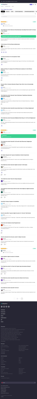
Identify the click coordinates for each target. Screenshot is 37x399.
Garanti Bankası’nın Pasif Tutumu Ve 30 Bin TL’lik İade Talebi (9, 337)
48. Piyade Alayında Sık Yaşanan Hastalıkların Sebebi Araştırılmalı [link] (15, 154)
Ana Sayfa (2, 6)
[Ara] (33, 4)
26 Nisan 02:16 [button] (5, 59)
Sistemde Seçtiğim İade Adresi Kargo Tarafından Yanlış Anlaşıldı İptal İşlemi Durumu (13, 329)
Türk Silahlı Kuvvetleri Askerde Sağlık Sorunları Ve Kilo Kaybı (14, 164)
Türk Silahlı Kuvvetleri (7, 6)
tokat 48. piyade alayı (19, 11)
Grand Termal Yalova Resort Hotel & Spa (6, 373)
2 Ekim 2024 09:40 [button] (5, 290)
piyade (3, 11)
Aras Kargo (2, 360)
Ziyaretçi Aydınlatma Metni (5, 387)
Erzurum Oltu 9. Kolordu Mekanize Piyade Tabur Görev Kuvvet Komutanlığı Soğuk (17, 85)
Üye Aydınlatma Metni (4, 385)
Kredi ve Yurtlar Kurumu (4, 372)
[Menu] (35, 4)
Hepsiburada (20, 357)
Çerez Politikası (3, 391)
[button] (4, 21)
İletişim (2, 321)
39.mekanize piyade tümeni (29, 11)
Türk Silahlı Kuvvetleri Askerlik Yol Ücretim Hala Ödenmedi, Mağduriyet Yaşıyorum (16, 142)
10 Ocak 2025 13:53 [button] (5, 215)
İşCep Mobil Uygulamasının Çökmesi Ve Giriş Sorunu (8, 328)
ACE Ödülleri (3, 313)
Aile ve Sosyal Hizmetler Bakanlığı (23, 345)
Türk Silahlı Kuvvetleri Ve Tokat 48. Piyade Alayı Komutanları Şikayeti (16, 266)
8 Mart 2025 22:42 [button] (5, 192)
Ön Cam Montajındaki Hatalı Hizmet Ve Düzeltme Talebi (9, 338)
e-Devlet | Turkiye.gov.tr (4, 345)
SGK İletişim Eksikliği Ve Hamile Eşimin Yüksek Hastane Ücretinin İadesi (11, 334)
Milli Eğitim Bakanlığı (21, 350)
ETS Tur (20, 361)
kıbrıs (12, 11)
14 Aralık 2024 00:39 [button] (5, 239)
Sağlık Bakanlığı (3, 349)
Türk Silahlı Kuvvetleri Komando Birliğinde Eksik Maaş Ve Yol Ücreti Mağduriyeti (18, 117)
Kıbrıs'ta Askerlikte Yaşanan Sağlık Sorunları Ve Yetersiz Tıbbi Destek (16, 213)
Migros (20, 360)
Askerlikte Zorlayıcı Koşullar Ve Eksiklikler (10, 201)
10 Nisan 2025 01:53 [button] (5, 167)
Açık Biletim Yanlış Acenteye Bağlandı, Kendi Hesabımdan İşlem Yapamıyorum (12, 332)
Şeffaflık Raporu (3, 317)
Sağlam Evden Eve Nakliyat (5, 368)
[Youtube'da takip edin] (4, 306)
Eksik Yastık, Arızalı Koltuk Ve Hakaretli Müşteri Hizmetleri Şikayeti (10, 339)
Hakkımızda (3, 309)
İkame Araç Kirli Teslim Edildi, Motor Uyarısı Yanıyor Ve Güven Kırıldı (10, 333)
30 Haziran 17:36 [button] (5, 33)
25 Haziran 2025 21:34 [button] (5, 145)
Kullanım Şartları (3, 388)
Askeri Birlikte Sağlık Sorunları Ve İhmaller (10, 256)
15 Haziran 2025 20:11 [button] (5, 157)
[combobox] (18, 16)
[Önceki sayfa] (15, 299)
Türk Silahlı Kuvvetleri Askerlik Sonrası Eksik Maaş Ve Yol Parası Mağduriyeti (17, 108)
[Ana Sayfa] (4, 4)
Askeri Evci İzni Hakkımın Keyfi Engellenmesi (10, 222)
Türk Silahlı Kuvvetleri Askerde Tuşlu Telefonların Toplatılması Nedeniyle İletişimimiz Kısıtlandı (16, 96)
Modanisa (2, 357)
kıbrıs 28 (7, 11)
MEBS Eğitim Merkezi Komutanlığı (23, 349)
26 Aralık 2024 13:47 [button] (5, 225)
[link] (2, 80)
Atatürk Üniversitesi (21, 368)
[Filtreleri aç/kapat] (35, 13)
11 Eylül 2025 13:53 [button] (5, 120)
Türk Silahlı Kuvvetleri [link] (6, 9)
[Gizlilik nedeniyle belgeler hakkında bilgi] (6, 52)
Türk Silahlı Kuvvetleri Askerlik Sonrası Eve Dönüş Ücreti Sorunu (15, 277)
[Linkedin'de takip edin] (9, 306)
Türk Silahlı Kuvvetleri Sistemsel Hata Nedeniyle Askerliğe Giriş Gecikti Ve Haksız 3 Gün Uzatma (18, 30)
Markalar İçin (3, 311)
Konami (2, 371)
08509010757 (21, 371)
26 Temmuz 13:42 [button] (5, 24)
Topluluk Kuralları (3, 390)
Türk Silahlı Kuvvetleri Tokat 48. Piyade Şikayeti (11, 178)
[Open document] (2, 52)
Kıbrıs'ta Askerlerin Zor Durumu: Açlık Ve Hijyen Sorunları (13, 236)
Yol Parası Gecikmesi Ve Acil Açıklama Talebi (10, 56)
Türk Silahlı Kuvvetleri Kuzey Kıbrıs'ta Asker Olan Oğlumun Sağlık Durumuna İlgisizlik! (17, 189)
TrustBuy (2, 396)
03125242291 (21, 373)
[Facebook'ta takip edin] (6, 306)
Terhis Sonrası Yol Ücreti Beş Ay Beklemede (10, 44)
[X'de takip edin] (2, 306)
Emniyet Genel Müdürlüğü (22, 346)
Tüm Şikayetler (3, 341)
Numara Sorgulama (3, 361)
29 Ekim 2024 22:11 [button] (5, 280)
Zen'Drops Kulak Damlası (22, 372)
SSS (1, 319)
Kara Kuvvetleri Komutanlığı (5, 346)
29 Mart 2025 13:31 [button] (5, 181)
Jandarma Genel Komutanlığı (5, 350)
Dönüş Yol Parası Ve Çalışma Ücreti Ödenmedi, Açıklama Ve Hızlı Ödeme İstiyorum (16, 69)
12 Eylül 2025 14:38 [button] (5, 110)
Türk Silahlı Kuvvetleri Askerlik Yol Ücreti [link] (10, 287)
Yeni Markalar (3, 353)
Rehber (2, 315)
